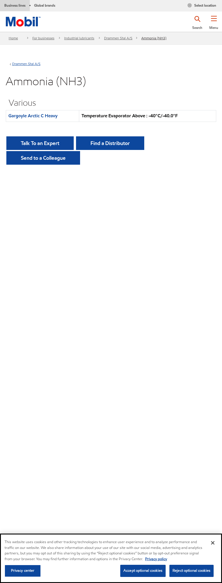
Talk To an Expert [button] (40, 143)
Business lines (14, 5)
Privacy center (23, 570)
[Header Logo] (23, 20)
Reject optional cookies (191, 570)
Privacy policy (156, 559)
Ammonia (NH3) (153, 38)
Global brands (44, 5)
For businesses (43, 38)
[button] (214, 25)
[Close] (212, 542)
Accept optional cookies (142, 570)
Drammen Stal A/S (118, 38)
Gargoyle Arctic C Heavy (33, 116)
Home (13, 38)
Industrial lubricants (79, 38)
